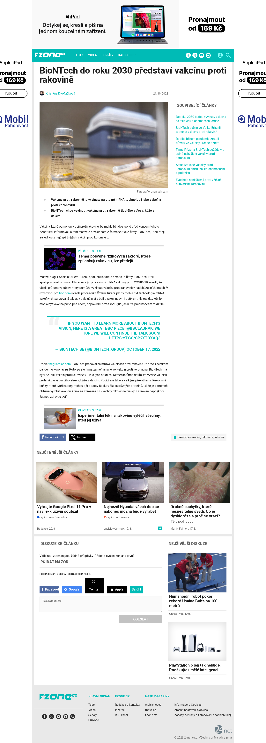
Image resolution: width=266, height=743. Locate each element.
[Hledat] (228, 56)
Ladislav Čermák (114, 528)
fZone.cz (151, 715)
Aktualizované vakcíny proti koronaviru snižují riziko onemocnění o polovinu (200, 169)
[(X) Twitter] (195, 55)
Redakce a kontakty (127, 704)
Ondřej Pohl (176, 613)
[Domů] (50, 55)
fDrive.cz (150, 710)
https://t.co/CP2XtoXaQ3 (134, 338)
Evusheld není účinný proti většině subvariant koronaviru (198, 182)
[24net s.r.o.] (223, 732)
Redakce (42, 528)
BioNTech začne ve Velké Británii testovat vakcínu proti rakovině (198, 130)
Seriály (107, 55)
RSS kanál (121, 715)
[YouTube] (201, 55)
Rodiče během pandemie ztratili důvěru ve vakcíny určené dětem (197, 141)
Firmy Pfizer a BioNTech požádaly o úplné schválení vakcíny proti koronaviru (200, 154)
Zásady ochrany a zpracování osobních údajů (203, 715)
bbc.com (65, 293)
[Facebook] (188, 55)
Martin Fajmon (179, 528)
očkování (194, 437)
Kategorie (126, 55)
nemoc (182, 437)
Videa (92, 55)
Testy (78, 55)
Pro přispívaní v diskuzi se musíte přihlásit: (65, 573)
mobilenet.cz (153, 704)
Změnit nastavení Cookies (191, 710)
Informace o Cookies (188, 704)
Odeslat (140, 619)
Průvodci (94, 720)
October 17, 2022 (143, 349)
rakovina (207, 437)
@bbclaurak (139, 328)
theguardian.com (59, 364)
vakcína (219, 437)
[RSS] (72, 718)
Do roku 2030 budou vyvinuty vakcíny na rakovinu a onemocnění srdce (201, 119)
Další (136, 589)
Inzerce (120, 710)
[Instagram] (208, 55)
